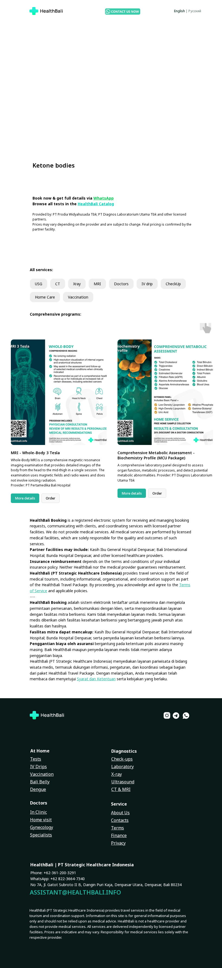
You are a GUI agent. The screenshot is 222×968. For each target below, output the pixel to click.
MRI (97, 283)
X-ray (116, 774)
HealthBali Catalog (96, 203)
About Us (120, 813)
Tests (35, 759)
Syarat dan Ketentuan (96, 678)
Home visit (41, 820)
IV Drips (38, 767)
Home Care (45, 297)
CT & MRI (120, 789)
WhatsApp (103, 198)
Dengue (38, 789)
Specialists (41, 835)
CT (57, 283)
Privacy (118, 843)
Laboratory (122, 767)
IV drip (147, 283)
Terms (117, 828)
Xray (77, 283)
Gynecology (41, 827)
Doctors (121, 283)
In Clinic (38, 812)
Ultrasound (122, 782)
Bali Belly (40, 782)
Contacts (120, 820)
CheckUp (173, 283)
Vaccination (78, 297)
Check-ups (122, 759)
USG (38, 283)
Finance (119, 835)
